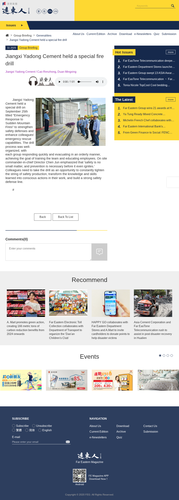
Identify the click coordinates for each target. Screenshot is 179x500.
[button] (160, 355)
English (47, 430)
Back (43, 216)
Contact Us (150, 426)
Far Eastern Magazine (89, 462)
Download (122, 426)
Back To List (65, 216)
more (171, 52)
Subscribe (22, 425)
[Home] (7, 35)
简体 (32, 430)
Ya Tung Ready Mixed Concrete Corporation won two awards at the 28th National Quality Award (147, 114)
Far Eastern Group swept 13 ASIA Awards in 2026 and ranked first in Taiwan (149, 73)
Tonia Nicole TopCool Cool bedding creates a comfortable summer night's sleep (146, 85)
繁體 (19, 430)
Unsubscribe (44, 425)
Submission (150, 431)
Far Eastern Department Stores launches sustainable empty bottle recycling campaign (148, 67)
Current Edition (99, 431)
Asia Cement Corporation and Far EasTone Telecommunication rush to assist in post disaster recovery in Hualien (153, 330)
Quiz (119, 437)
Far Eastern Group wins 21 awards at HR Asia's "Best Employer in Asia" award (148, 108)
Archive (121, 431)
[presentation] (2, 42)
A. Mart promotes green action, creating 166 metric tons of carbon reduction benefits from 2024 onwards (26, 328)
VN (55, 11)
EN (50, 11)
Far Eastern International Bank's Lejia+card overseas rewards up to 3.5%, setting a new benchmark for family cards (148, 126)
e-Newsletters (98, 437)
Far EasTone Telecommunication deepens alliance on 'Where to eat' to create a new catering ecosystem (149, 61)
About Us (95, 426)
